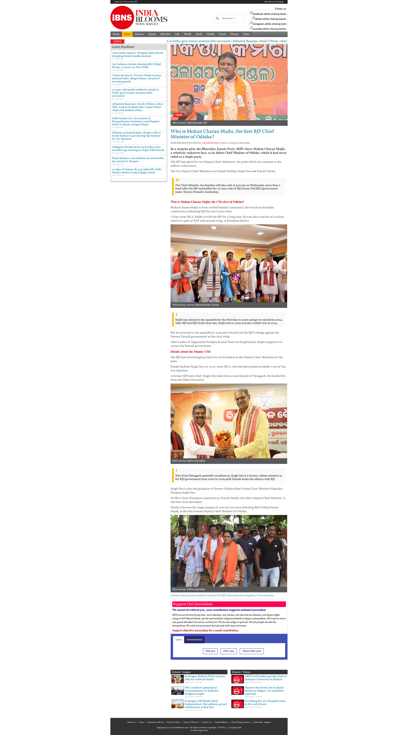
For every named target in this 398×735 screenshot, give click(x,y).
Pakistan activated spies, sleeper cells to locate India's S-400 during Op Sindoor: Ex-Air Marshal (136, 136)
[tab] (178, 639)
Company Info (235, 727)
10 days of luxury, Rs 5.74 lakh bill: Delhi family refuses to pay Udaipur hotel (136, 171)
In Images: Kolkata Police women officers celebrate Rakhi (205, 677)
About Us (131, 722)
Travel (222, 34)
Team (141, 722)
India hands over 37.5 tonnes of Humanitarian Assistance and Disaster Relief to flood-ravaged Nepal (136, 121)
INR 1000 (228, 651)
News (127, 34)
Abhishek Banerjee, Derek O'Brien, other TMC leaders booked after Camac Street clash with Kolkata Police (137, 107)
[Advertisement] (138, 316)
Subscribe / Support (262, 722)
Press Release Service (240, 722)
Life (177, 34)
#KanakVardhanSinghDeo (241, 595)
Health (210, 34)
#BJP (223, 595)
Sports (152, 34)
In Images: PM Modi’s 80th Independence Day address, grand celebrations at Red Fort (206, 704)
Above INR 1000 (251, 651)
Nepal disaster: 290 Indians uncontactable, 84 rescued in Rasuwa (138, 159)
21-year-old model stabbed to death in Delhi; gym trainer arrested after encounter (135, 93)
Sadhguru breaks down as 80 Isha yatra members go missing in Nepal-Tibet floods (138, 148)
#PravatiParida (265, 595)
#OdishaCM (213, 595)
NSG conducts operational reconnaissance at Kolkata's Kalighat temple (202, 691)
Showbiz (165, 34)
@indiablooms (211, 143)
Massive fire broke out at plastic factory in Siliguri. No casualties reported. (264, 691)
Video (246, 34)
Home (116, 34)
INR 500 (210, 651)
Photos (234, 34)
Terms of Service (190, 722)
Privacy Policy (173, 722)
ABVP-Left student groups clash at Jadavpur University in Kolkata (266, 677)
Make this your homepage (274, 2)
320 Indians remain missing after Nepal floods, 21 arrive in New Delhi (136, 65)
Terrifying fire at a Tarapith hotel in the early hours (265, 702)
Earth (199, 34)
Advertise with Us (155, 722)
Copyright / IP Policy (216, 727)
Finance (139, 34)
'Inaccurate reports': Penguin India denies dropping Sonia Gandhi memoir (137, 54)
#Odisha (175, 595)
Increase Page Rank (199, 730)
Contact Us (206, 722)
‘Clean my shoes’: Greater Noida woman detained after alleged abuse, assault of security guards (136, 79)
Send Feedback (221, 722)
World (187, 34)
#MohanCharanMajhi (193, 595)
